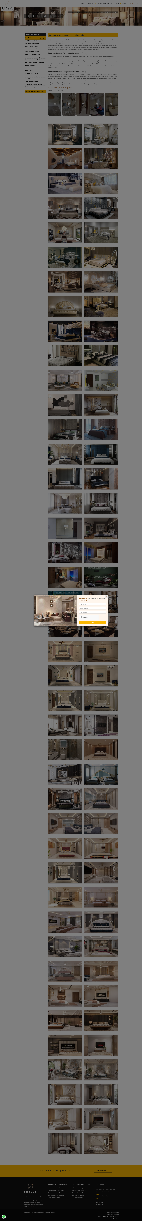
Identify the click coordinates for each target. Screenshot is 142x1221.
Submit (92, 622)
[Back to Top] (137, 1216)
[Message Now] (2, 1214)
